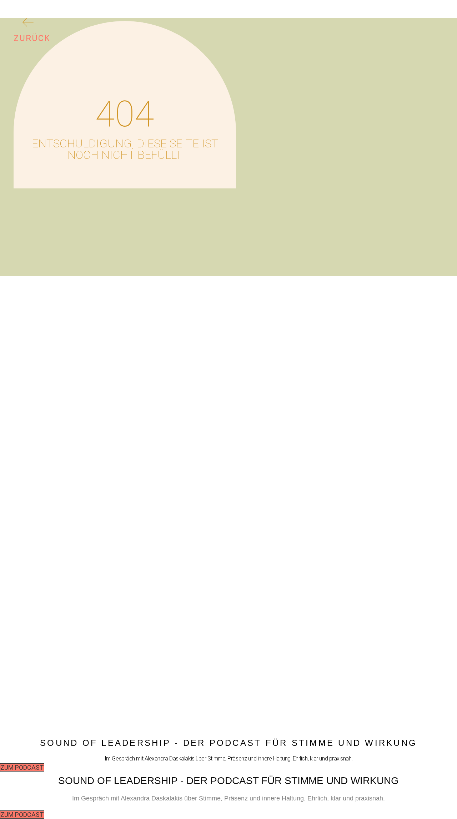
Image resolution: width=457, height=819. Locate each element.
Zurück (32, 38)
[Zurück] (28, 24)
